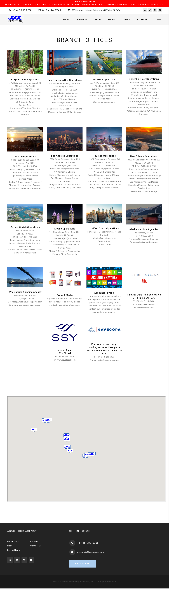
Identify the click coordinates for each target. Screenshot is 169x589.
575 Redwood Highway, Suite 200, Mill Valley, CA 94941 (96, 10)
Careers (34, 541)
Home (65, 19)
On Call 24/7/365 (51, 10)
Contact (142, 19)
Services (82, 19)
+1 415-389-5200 (22, 10)
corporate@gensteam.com (90, 552)
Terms (126, 19)
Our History (13, 541)
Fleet (98, 19)
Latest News (13, 550)
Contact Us (36, 546)
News (111, 19)
